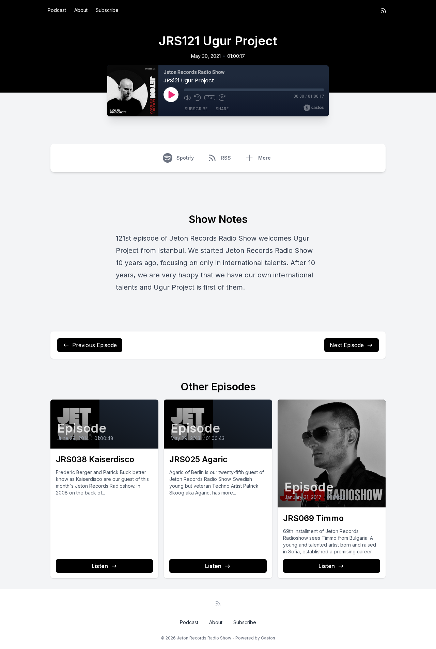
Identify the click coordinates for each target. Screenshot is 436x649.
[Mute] (187, 98)
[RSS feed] (383, 10)
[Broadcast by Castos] (313, 107)
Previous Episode (94, 345)
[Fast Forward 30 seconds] (222, 97)
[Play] (171, 94)
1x (210, 97)
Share (222, 109)
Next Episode (347, 345)
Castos (268, 637)
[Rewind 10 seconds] (197, 97)
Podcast (57, 10)
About (81, 10)
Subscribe (107, 10)
